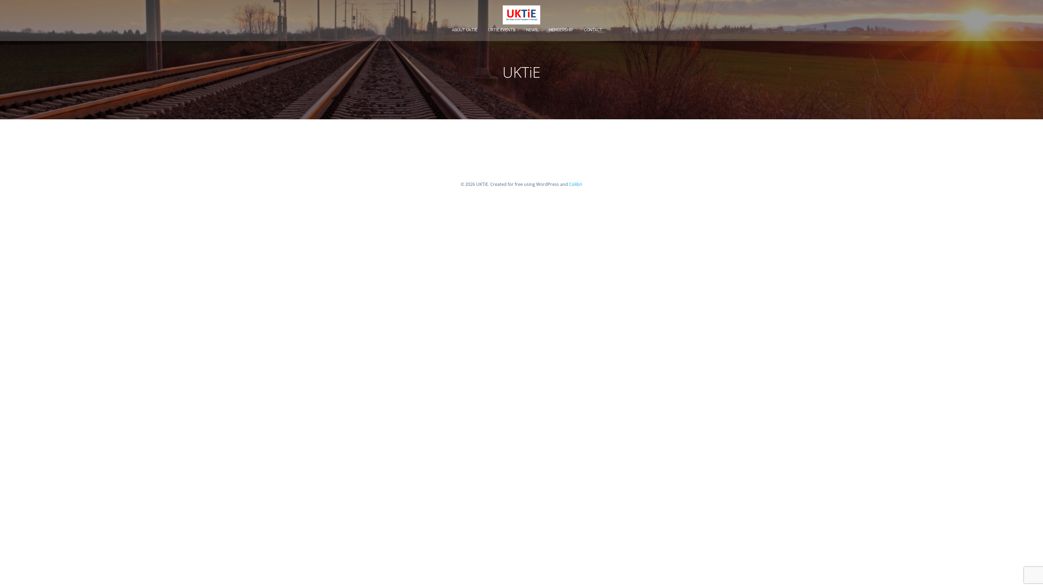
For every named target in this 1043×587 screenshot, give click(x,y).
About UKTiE (464, 30)
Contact (593, 30)
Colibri (575, 184)
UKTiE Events (501, 30)
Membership (561, 30)
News (532, 30)
